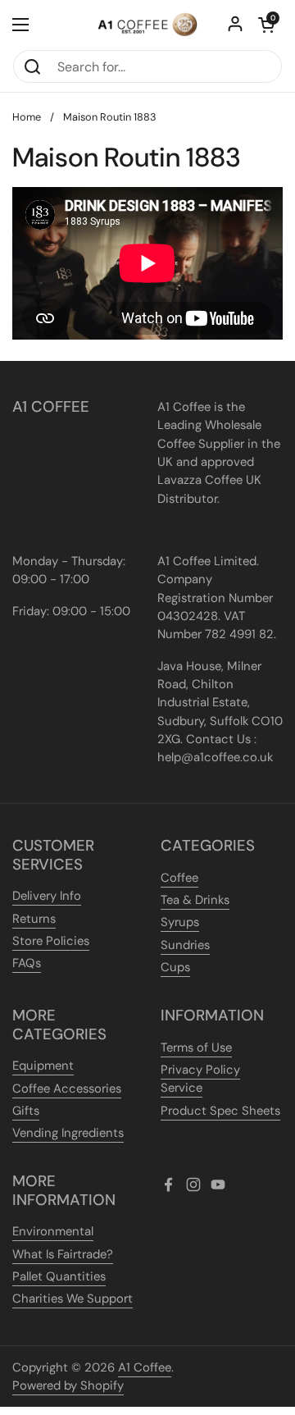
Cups (175, 967)
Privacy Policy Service (200, 1078)
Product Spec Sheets (220, 1110)
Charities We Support (72, 1298)
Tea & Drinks (195, 900)
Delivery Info (46, 896)
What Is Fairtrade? (62, 1254)
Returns (34, 919)
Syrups (180, 922)
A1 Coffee (144, 1367)
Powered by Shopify (68, 1385)
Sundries (185, 945)
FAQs (26, 963)
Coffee (179, 878)
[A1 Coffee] (147, 24)
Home (26, 117)
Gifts (25, 1110)
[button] (266, 24)
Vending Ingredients (68, 1133)
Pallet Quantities (59, 1276)
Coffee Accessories (66, 1088)
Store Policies (50, 941)
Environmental (52, 1231)
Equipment (43, 1065)
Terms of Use (196, 1047)
